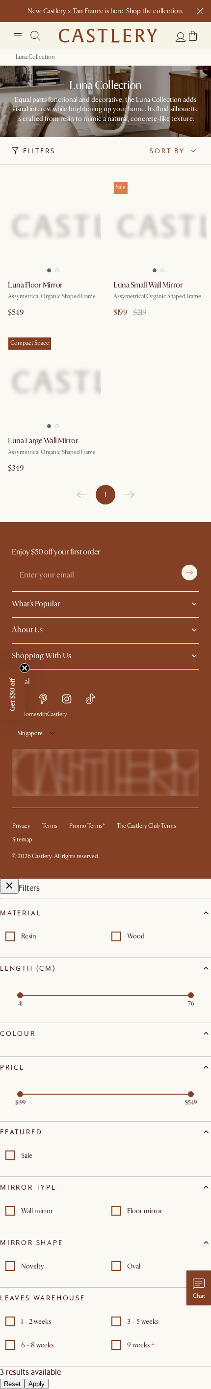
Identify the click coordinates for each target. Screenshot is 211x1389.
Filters (39, 150)
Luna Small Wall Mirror (148, 285)
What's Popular (36, 604)
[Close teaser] (24, 668)
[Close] (9, 886)
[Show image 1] (47, 267)
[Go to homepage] (108, 35)
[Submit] (189, 572)
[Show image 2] (59, 267)
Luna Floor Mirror (35, 285)
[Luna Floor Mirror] (52, 226)
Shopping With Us (41, 656)
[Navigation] (18, 36)
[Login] (180, 37)
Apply (36, 1384)
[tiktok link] (90, 699)
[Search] (35, 36)
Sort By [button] (167, 150)
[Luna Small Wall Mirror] (158, 226)
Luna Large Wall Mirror (43, 441)
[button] (192, 35)
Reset (12, 1384)
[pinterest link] (43, 699)
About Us (27, 630)
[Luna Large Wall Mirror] (52, 382)
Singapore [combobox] (30, 733)
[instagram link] (67, 699)
